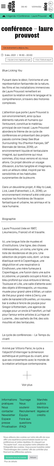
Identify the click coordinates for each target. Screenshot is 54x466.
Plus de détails (10, 461)
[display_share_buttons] (50, 16)
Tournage (25, 399)
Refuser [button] (33, 457)
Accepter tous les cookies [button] (16, 457)
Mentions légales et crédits (43, 411)
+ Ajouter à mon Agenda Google (18, 60)
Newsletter (8, 415)
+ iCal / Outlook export (43, 60)
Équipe (23, 415)
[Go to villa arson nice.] (4, 15)
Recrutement (27, 411)
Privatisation (9, 426)
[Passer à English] (50, 9)
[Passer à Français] (50, 3)
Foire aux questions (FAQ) (25, 422)
